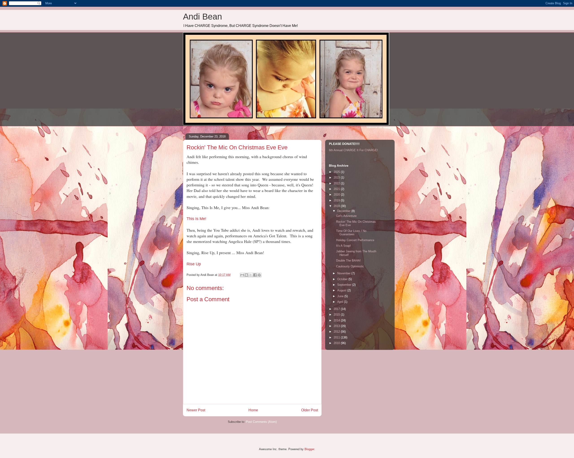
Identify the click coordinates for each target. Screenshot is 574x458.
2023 (337, 177)
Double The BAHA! (348, 260)
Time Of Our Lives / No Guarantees (351, 232)
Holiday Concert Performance (355, 240)
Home (253, 410)
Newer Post (196, 410)
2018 (337, 206)
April (340, 301)
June (340, 296)
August (342, 290)
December (344, 211)
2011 (337, 337)
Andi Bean (202, 16)
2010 (337, 343)
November (344, 273)
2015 (337, 314)
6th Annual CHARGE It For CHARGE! (353, 150)
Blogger (309, 449)
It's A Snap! (343, 245)
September (344, 284)
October (342, 279)
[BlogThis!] (246, 275)
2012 (337, 331)
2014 (337, 320)
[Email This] (242, 275)
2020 (337, 194)
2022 (337, 183)
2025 (337, 172)
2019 (337, 200)
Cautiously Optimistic (350, 266)
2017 (337, 309)
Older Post (309, 410)
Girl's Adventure (346, 216)
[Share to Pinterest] (259, 275)
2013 (337, 326)
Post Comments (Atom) (261, 421)
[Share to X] (250, 275)
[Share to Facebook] (255, 275)
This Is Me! (196, 218)
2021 (337, 189)
